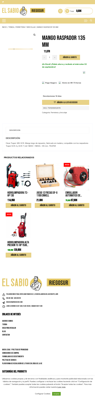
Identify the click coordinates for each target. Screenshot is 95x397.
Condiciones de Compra (10, 353)
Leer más (61, 387)
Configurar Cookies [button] (42, 394)
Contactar (6, 335)
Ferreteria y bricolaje (26, 27)
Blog (4, 331)
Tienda (11, 27)
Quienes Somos (7, 321)
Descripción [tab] (14, 130)
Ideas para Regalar (9, 328)
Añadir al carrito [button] (18, 205)
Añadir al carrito (70, 57)
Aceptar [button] (56, 394)
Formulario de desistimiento (13, 356)
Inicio (4, 27)
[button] (34, 35)
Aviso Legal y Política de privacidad (15, 349)
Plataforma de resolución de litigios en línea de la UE (22, 363)
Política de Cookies (9, 360)
